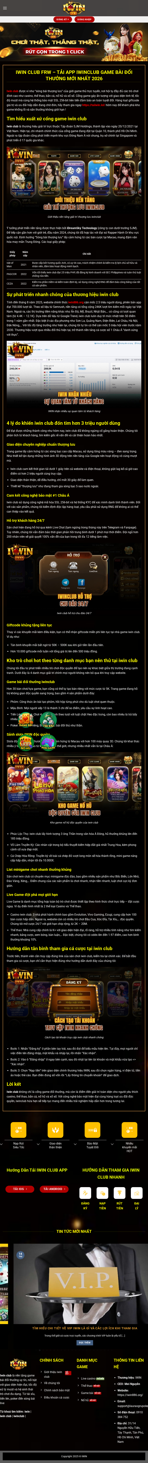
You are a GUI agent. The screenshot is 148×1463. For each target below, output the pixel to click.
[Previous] (7, 1289)
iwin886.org (76, 302)
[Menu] (5, 8)
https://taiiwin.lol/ (93, 105)
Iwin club (12, 91)
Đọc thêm (86, 1342)
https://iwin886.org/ (130, 1395)
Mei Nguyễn (132, 1384)
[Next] (140, 1289)
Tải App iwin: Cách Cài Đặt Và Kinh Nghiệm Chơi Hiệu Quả (86, 1328)
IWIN (84, 1456)
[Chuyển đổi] (38, 1144)
